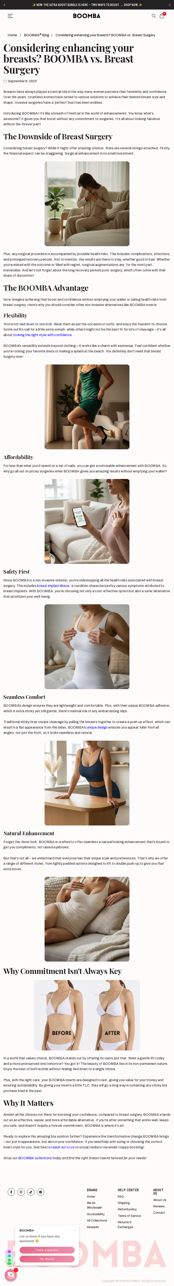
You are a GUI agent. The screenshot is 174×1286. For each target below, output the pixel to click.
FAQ (121, 1196)
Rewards (93, 1227)
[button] (11, 1275)
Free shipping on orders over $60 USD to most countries (87, 5)
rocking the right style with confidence (42, 335)
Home (12, 35)
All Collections (97, 1220)
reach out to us (63, 1147)
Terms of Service (129, 1216)
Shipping (124, 1203)
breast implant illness (53, 586)
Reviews (159, 1206)
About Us (159, 1200)
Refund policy (127, 1209)
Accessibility (96, 1214)
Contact (159, 1212)
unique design (97, 727)
